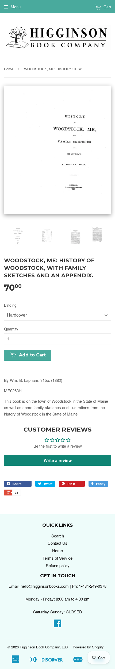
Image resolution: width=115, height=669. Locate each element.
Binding (10, 305)
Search (57, 536)
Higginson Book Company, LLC (44, 646)
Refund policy (58, 565)
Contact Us (57, 543)
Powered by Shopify (88, 646)
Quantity (11, 329)
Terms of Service (57, 558)
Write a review (58, 460)
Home (8, 68)
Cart (106, 6)
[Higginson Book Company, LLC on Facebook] (57, 625)
